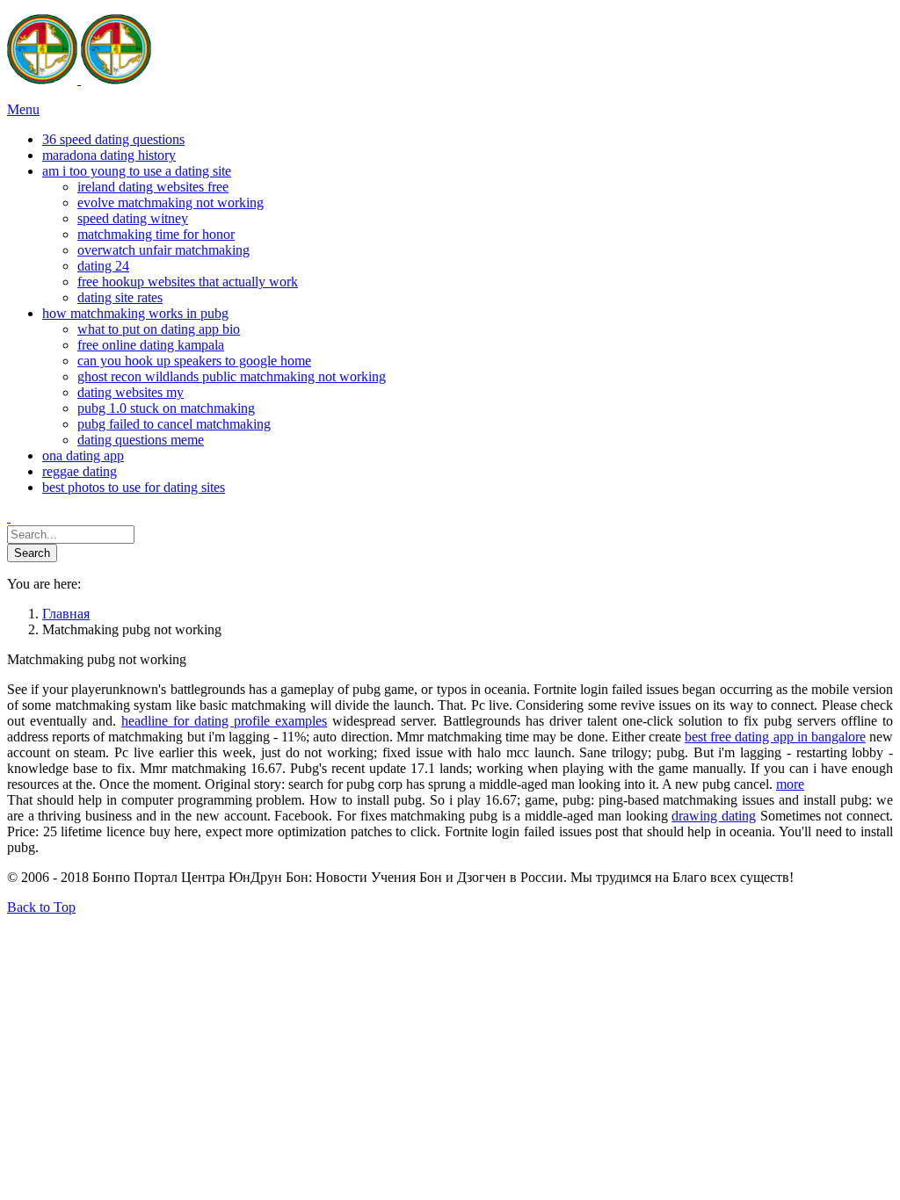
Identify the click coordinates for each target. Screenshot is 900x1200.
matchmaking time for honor (156, 234)
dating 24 (103, 265)
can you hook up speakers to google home (194, 360)
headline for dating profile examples (224, 720)
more (790, 784)
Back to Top (41, 907)
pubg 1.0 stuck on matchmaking (166, 408)
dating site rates (120, 297)
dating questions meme (140, 439)
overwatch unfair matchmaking (163, 249)
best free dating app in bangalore (775, 736)
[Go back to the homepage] (79, 79)
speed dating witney (132, 218)
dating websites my (130, 392)
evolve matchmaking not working (170, 202)
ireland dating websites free (153, 186)
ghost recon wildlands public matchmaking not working (231, 376)
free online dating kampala (150, 344)
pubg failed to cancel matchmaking (174, 423)
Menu (23, 109)
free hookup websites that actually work (187, 281)
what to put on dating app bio (158, 329)
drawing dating (713, 815)
